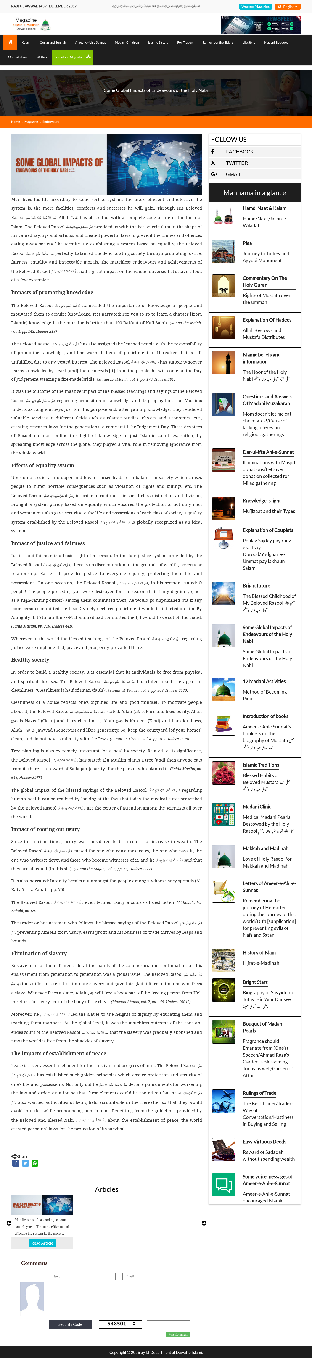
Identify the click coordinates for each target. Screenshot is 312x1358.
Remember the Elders (218, 42)
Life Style (248, 42)
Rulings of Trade (259, 1093)
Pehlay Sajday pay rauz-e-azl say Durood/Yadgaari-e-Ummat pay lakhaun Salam (268, 554)
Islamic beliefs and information (262, 358)
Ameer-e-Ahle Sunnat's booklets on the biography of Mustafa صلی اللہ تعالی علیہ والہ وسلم (268, 737)
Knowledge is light (262, 500)
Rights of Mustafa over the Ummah (267, 298)
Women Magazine (255, 6)
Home (15, 122)
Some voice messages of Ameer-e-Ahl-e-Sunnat (268, 1179)
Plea (247, 243)
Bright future (256, 585)
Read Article (42, 1242)
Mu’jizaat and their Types (269, 511)
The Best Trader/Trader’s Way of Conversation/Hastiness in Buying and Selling (268, 1113)
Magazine (31, 122)
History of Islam (259, 952)
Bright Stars (255, 982)
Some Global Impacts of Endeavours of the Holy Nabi (267, 634)
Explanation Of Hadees (267, 319)
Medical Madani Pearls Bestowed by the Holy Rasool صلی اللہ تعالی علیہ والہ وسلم (269, 823)
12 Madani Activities (264, 681)
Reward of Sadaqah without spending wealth (269, 1155)
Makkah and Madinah (265, 848)
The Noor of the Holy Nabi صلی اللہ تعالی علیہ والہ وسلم (266, 375)
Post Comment (178, 1334)
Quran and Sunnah (53, 42)
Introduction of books (265, 716)
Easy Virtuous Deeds (264, 1141)
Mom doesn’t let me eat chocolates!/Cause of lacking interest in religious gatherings (267, 424)
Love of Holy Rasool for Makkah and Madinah (267, 862)
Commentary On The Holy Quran (265, 281)
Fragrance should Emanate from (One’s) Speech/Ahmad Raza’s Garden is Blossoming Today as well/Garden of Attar (268, 1058)
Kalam (26, 42)
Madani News (17, 57)
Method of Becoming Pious (265, 695)
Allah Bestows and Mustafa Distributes (264, 333)
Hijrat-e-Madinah (261, 963)
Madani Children (127, 42)
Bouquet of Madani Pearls (263, 1027)
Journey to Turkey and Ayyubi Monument (266, 257)
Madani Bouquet (276, 42)
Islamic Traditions (261, 764)
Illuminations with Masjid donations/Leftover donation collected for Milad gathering (269, 472)
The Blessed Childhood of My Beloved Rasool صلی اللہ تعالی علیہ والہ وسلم (269, 602)
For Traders (185, 42)
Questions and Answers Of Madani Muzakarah (267, 399)
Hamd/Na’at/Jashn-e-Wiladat (265, 222)
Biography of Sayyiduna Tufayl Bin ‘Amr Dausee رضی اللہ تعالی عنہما (268, 999)
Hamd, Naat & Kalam (264, 208)
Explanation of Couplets (268, 530)
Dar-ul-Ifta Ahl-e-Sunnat (268, 452)
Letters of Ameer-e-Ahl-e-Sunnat (269, 886)
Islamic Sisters (158, 42)
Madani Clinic (257, 806)
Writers (42, 57)
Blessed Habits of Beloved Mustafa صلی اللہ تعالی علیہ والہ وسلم (266, 782)
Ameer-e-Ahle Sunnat (90, 42)
